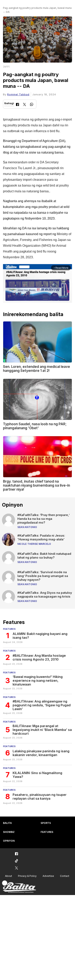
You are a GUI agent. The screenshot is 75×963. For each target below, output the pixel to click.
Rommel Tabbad (18, 94)
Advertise (48, 875)
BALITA (7, 822)
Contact (64, 875)
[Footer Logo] (19, 886)
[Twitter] (24, 105)
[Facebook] (17, 105)
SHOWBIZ (9, 831)
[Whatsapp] (31, 105)
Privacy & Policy (27, 875)
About (8, 875)
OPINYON (9, 840)
